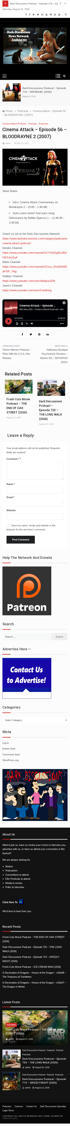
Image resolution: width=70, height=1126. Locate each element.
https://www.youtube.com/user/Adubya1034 (28, 280)
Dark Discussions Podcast (33, 1050)
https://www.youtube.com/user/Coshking (26, 290)
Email (10, 497)
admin (8, 143)
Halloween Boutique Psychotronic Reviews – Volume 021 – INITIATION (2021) (54, 356)
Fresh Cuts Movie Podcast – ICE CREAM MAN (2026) (31, 966)
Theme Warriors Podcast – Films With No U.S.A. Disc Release (16, 353)
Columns (19, 1106)
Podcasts (43, 123)
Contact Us (31, 1106)
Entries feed (8, 748)
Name (11, 484)
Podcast (32, 123)
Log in (5, 743)
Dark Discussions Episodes (53, 1106)
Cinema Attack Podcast (14, 123)
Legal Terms (8, 1110)
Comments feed (11, 754)
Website (11, 510)
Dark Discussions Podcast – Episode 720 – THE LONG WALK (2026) (50, 410)
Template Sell (10, 1118)
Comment (13, 458)
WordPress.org (10, 760)
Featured (11, 1025)
